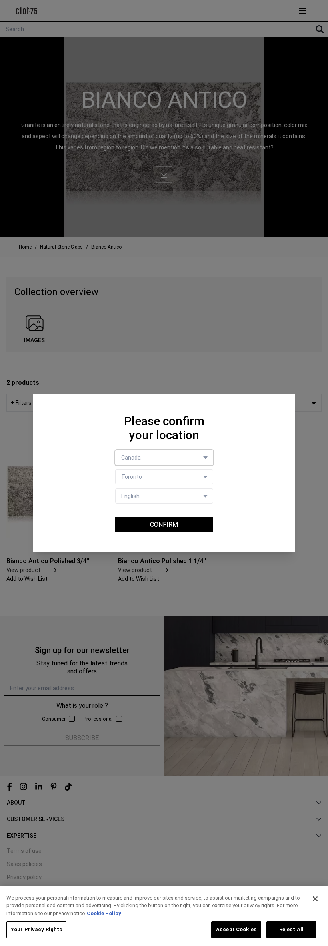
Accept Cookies (236, 929)
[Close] (315, 899)
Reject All (291, 929)
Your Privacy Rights (36, 929)
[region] (164, 916)
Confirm (164, 524)
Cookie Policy (104, 913)
